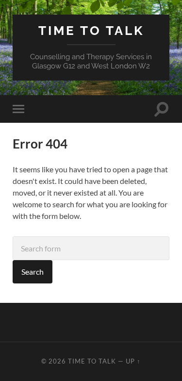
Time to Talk (91, 30)
